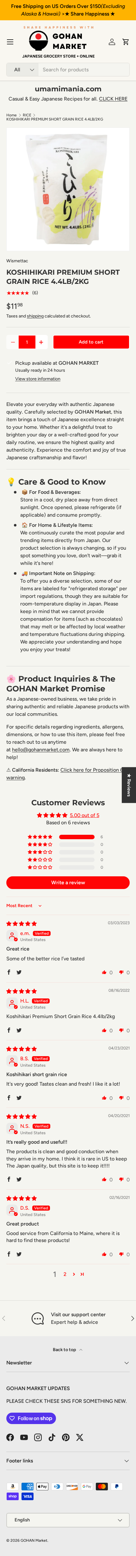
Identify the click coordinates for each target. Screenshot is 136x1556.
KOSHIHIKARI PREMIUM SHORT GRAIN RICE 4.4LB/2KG (54, 119)
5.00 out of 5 (84, 815)
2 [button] (65, 1274)
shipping (35, 316)
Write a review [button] (68, 882)
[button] (126, 42)
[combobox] (68, 69)
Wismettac (17, 261)
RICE (27, 115)
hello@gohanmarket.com (41, 750)
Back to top (65, 1349)
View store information (37, 379)
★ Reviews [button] (129, 785)
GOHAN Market (34, 1540)
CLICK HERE (113, 99)
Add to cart (91, 342)
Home (11, 115)
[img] (21, 924)
